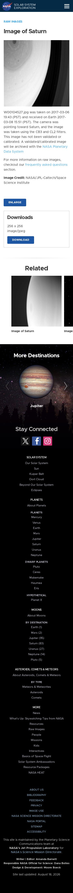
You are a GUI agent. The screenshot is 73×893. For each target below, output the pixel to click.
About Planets (36, 505)
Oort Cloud (36, 479)
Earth (36, 528)
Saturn (36, 544)
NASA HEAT (37, 772)
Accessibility (36, 832)
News (36, 713)
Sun (36, 468)
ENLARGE (15, 202)
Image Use (36, 811)
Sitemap (36, 826)
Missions (36, 740)
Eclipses (36, 490)
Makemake (36, 577)
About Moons (36, 615)
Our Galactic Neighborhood (22, 15)
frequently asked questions (46, 164)
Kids (36, 745)
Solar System (36, 457)
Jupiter (36, 406)
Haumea (36, 583)
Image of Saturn (22, 331)
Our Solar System (36, 463)
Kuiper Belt (36, 474)
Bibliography (36, 795)
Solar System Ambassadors (36, 761)
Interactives (36, 751)
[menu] (66, 6)
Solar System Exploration (22, 6)
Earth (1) (36, 627)
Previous (7, 386)
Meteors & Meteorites (36, 686)
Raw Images (13, 21)
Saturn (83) (36, 643)
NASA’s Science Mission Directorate (36, 852)
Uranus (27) (36, 649)
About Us (37, 790)
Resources (36, 724)
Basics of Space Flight (36, 756)
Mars (36, 533)
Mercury (36, 517)
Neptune (36, 555)
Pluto (36, 566)
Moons (36, 609)
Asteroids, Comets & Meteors (36, 669)
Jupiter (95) (36, 638)
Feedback (36, 800)
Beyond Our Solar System (36, 484)
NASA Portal (36, 821)
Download (20, 240)
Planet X (36, 600)
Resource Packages (36, 767)
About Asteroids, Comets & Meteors (37, 675)
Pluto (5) (36, 659)
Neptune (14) (36, 654)
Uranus (36, 549)
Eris (36, 588)
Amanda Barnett (46, 859)
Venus (36, 522)
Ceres (36, 572)
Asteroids (36, 692)
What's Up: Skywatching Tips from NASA (37, 718)
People (36, 734)
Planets (36, 499)
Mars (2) (36, 632)
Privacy (36, 805)
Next (65, 386)
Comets (36, 697)
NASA (5, 6)
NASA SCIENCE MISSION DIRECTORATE (36, 816)
